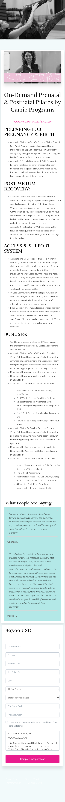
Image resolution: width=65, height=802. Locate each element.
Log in (56, 641)
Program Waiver (13, 782)
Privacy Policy (12, 779)
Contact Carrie (35, 782)
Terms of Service (33, 779)
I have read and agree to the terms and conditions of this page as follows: (33, 724)
